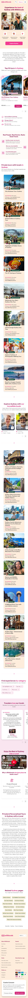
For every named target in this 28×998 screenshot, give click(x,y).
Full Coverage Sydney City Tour (13, 328)
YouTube (3, 977)
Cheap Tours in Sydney (8, 916)
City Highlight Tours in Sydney (18, 897)
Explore (18, 106)
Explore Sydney (14, 43)
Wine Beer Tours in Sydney (19, 903)
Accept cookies (20, 993)
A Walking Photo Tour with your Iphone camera (13, 605)
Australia (7, 926)
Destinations (3, 950)
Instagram (3, 974)
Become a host (4, 967)
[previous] (22, 111)
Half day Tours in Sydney (8, 913)
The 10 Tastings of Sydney (13, 273)
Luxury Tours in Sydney (20, 916)
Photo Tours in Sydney (7, 903)
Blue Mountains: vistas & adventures (12, 659)
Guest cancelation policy (20, 946)
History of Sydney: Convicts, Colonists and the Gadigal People (14, 468)
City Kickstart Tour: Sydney (13, 191)
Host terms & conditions (6, 964)
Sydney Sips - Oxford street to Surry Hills (13, 632)
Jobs (2, 946)
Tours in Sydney (8, 910)
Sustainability (4, 948)
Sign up (21, 2)
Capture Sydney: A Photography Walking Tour (13, 355)
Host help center (4, 960)
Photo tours (15, 689)
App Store (17, 960)
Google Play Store (19, 962)
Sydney (12, 926)
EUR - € (21, 935)
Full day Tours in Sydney (20, 913)
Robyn (15, 736)
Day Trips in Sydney (8, 900)
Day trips (19, 686)
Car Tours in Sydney (20, 906)
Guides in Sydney (6, 897)
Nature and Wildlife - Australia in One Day (11, 577)
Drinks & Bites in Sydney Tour (12, 219)
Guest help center (19, 943)
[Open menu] (25, 2)
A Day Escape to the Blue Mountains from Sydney (13, 550)
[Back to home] (6, 2)
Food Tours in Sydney (19, 900)
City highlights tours (8, 686)
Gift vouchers (4, 952)
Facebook (3, 972)
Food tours (5, 689)
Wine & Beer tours (7, 692)
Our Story (3, 943)
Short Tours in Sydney (18, 910)
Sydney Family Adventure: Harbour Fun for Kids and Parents (13, 523)
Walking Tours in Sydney (9, 906)
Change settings (8, 993)
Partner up (3, 955)
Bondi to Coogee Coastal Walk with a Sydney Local (13, 382)
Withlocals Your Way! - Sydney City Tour (12, 301)
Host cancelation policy (6, 962)
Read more (11, 726)
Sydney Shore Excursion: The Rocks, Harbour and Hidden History (13, 496)
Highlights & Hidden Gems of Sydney (13, 246)
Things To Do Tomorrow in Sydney (14, 919)
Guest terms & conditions (20, 948)
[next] (25, 111)
